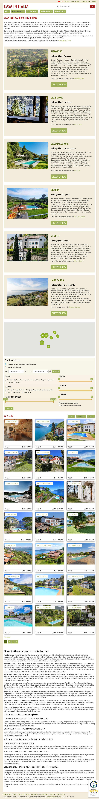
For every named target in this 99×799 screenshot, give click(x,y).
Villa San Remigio (44, 484)
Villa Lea (10, 608)
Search (56, 371)
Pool (14, 390)
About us (84, 1)
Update (9, 408)
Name (70, 416)
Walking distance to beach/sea (71, 405)
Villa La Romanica (76, 608)
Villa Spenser (43, 453)
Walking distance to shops (69, 403)
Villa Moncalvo (44, 546)
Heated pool (27, 392)
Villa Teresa (74, 422)
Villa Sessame (12, 484)
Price (89, 416)
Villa (8, 390)
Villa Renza (11, 515)
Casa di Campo (74, 307)
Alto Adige (10, 380)
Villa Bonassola (79, 217)
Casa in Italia (16, 6)
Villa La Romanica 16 (45, 608)
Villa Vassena (43, 422)
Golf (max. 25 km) (24, 390)
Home (94, 1)
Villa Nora (10, 546)
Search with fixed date (15, 367)
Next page (7, 637)
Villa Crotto (78, 124)
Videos (52, 794)
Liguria (52, 380)
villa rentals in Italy (64, 41)
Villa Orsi (77, 170)
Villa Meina (42, 577)
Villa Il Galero (78, 261)
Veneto (18, 382)
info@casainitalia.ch (54, 797)
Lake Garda (30, 380)
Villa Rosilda (74, 484)
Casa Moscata (79, 78)
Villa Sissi (73, 453)
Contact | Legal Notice (71, 1)
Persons (80, 416)
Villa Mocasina (75, 546)
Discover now (59, 84)
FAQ (89, 1)
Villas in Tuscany (18, 794)
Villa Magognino (76, 577)
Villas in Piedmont (31, 794)
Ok (92, 6)
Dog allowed (37, 390)
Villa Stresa (11, 453)
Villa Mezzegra (12, 577)
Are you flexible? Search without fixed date (21, 364)
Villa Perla (42, 515)
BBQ (8, 392)
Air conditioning (48, 390)
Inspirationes (60, 794)
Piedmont (10, 382)
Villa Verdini (11, 422)
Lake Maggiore (41, 380)
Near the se (16, 392)
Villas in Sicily (44, 794)
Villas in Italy (7, 794)
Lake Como (19, 380)
